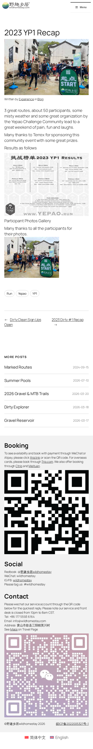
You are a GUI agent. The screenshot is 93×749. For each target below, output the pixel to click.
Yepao (22, 293)
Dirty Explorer (16, 407)
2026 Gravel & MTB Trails (26, 393)
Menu (83, 7)
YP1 (34, 293)
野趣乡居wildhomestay (36, 572)
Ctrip (19, 466)
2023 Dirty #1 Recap (67, 319)
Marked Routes (18, 367)
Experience (26, 99)
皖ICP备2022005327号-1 (72, 724)
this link (35, 457)
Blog (40, 99)
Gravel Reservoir (19, 420)
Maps (14, 629)
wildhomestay (22, 580)
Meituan (34, 466)
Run (9, 293)
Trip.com (47, 462)
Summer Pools (17, 380)
